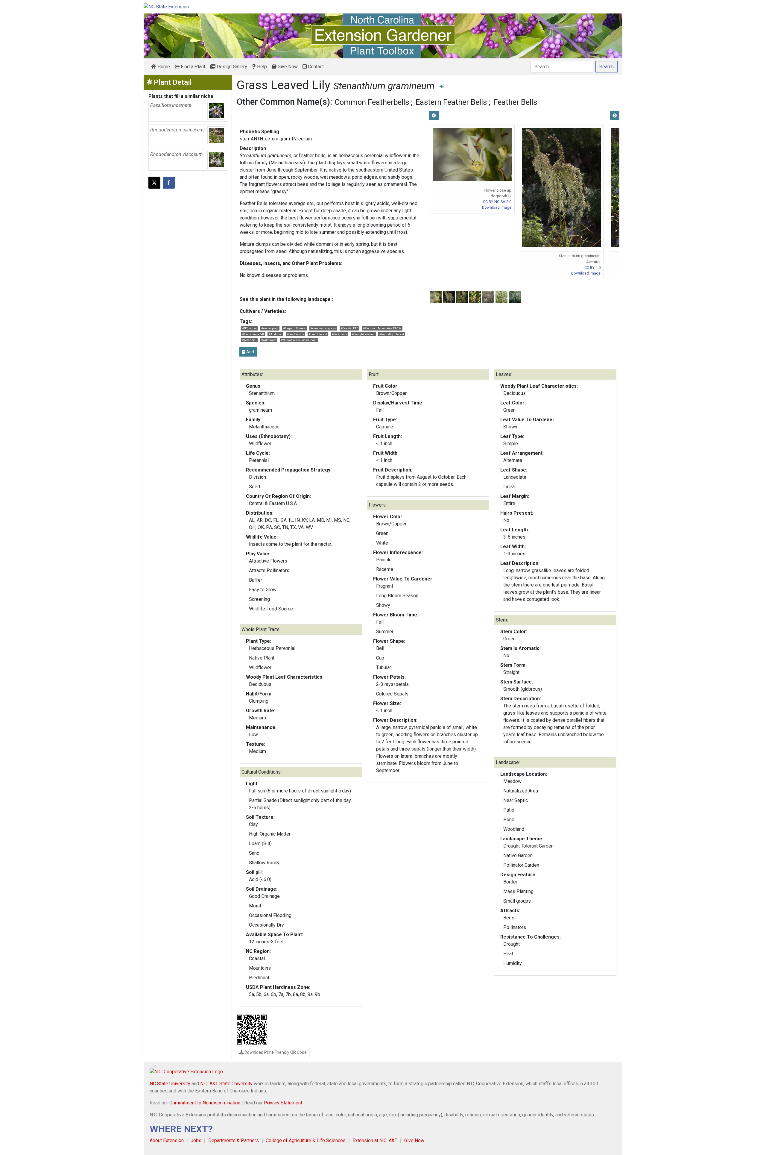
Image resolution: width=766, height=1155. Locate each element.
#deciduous (339, 334)
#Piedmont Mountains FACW (382, 328)
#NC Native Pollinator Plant (299, 340)
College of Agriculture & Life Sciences (306, 1140)
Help (261, 66)
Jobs (196, 1140)
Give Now (287, 66)
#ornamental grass (323, 328)
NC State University (170, 1083)
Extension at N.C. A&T (374, 1140)
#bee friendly (295, 334)
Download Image (496, 207)
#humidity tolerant (391, 334)
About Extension (167, 1140)
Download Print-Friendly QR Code (275, 1052)
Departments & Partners (233, 1140)
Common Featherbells (372, 102)
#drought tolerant (363, 334)
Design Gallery (231, 66)
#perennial (249, 340)
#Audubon (275, 334)
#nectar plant (270, 328)
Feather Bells (515, 102)
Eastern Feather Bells (451, 102)
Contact (315, 66)
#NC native (249, 328)
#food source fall (253, 334)
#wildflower (268, 340)
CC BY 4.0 (592, 267)
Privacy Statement (283, 1103)
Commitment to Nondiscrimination (204, 1103)
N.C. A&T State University (226, 1083)
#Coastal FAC (349, 328)
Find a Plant (192, 66)
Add (249, 351)
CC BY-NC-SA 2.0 (497, 201)
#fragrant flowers (294, 328)
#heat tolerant (318, 334)
